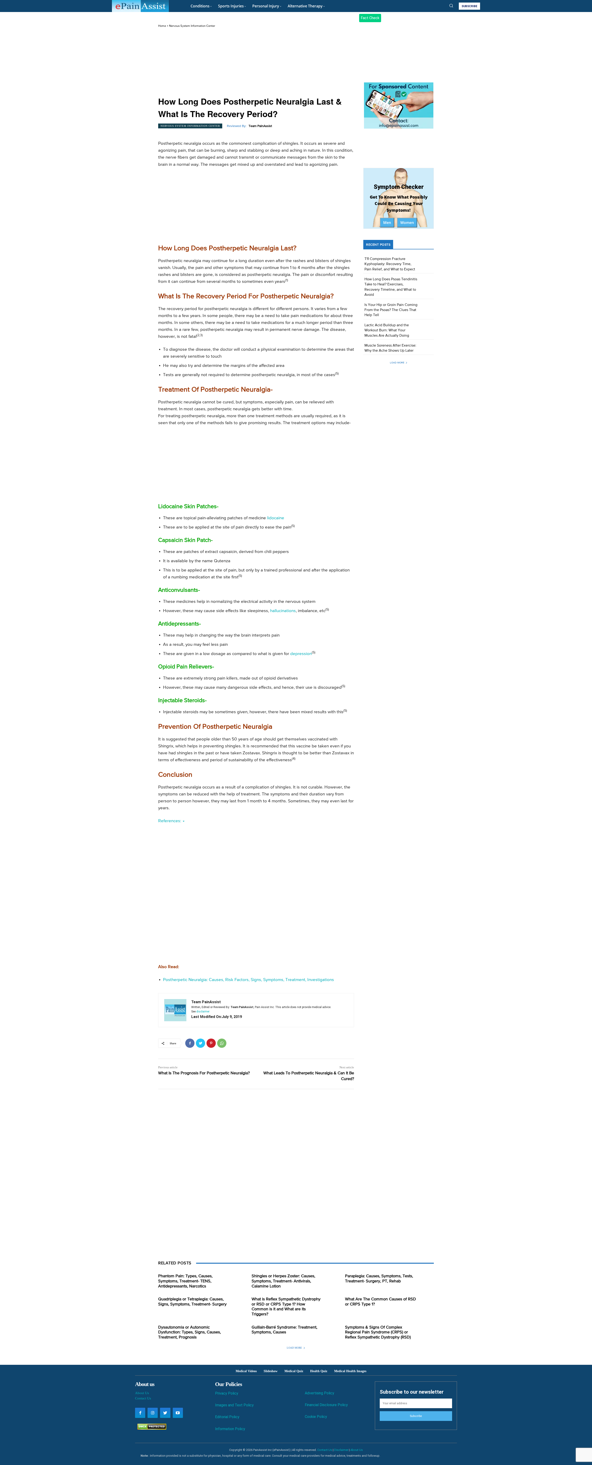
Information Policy (230, 1429)
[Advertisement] (256, 62)
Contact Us (143, 1398)
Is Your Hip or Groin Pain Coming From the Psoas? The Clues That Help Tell (390, 310)
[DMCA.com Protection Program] (150, 1428)
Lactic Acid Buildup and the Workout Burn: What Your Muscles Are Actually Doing (386, 330)
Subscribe (416, 1416)
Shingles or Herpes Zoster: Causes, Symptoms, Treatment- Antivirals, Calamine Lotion (283, 1281)
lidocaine (275, 518)
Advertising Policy (319, 1393)
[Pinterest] (211, 1043)
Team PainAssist (260, 126)
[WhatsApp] (221, 1043)
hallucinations (283, 611)
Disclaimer (341, 1450)
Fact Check (370, 18)
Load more (397, 362)
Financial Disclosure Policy (326, 1405)
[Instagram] (153, 1413)
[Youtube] (178, 1413)
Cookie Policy (316, 1416)
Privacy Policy (226, 1393)
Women (407, 222)
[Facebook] (189, 1043)
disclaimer (203, 1011)
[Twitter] (200, 1043)
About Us (142, 1393)
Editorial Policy (227, 1417)
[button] (451, 5)
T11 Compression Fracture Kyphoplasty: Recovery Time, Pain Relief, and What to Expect (389, 264)
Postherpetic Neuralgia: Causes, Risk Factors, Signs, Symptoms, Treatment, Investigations (248, 980)
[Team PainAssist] (175, 1010)
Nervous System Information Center (192, 25)
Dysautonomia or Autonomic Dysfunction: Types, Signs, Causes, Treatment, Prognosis (189, 1332)
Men (387, 222)
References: (170, 821)
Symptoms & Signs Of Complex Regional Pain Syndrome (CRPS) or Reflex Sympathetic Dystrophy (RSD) (378, 1332)
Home (162, 25)
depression (301, 654)
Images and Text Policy (234, 1405)
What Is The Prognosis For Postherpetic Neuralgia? (204, 1073)
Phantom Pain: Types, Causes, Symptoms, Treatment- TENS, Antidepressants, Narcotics (185, 1281)
